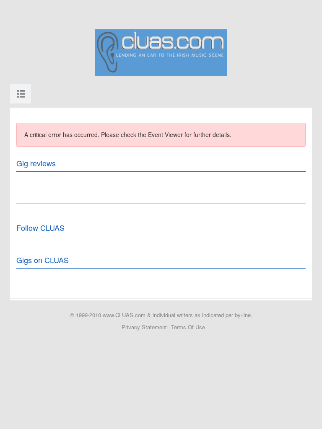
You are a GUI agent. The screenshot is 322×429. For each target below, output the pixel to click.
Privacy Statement (144, 327)
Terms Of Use (188, 327)
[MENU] (20, 93)
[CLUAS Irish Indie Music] (161, 51)
